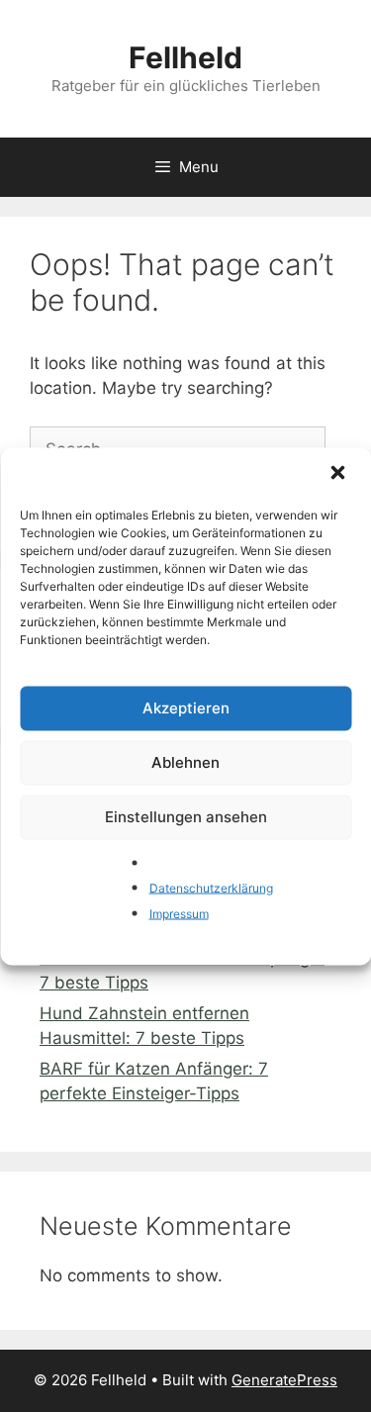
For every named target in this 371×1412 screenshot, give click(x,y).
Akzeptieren (186, 708)
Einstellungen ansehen (186, 816)
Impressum (179, 912)
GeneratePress (284, 1379)
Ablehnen (185, 762)
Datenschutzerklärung (211, 888)
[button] (339, 474)
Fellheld (185, 57)
